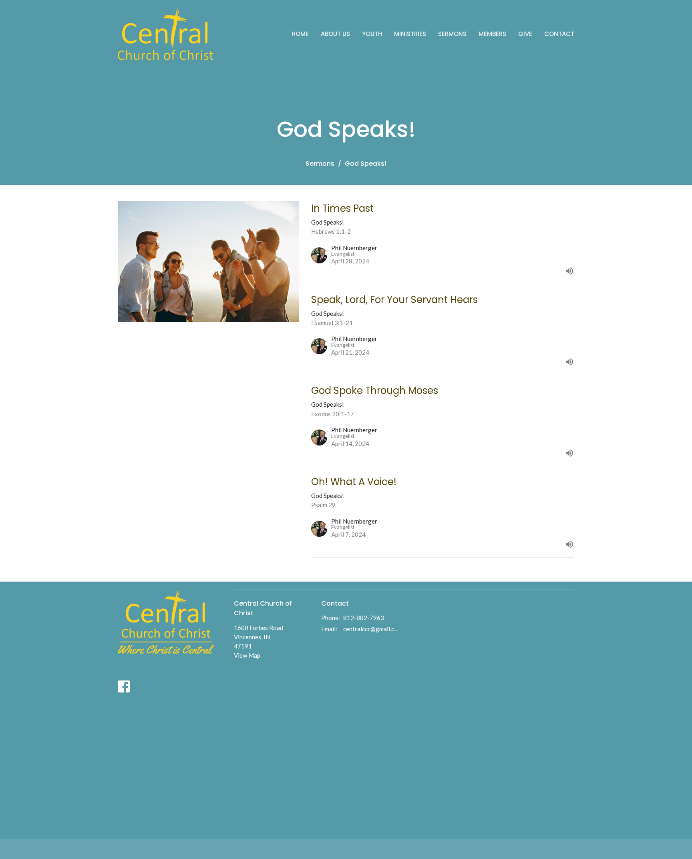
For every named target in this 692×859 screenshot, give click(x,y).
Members (492, 34)
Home (300, 34)
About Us (335, 34)
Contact (559, 34)
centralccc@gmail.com (371, 628)
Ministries (410, 34)
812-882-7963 (363, 617)
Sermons (452, 34)
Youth (372, 34)
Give (525, 34)
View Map (247, 655)
